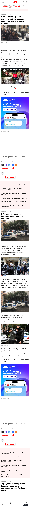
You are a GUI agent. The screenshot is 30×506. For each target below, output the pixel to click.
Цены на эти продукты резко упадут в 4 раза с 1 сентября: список (14, 205)
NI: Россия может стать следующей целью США (14, 185)
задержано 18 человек (14, 89)
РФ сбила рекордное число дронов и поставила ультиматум (13, 470)
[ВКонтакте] (12, 165)
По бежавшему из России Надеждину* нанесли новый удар (13, 193)
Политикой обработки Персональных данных (11, 6)
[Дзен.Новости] (2, 165)
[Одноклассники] (16, 165)
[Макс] (6, 165)
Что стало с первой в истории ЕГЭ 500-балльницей (14, 198)
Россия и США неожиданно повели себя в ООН (13, 201)
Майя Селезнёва (6, 131)
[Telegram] (9, 165)
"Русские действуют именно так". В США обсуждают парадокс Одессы (15, 475)
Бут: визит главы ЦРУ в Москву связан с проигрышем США (11, 189)
